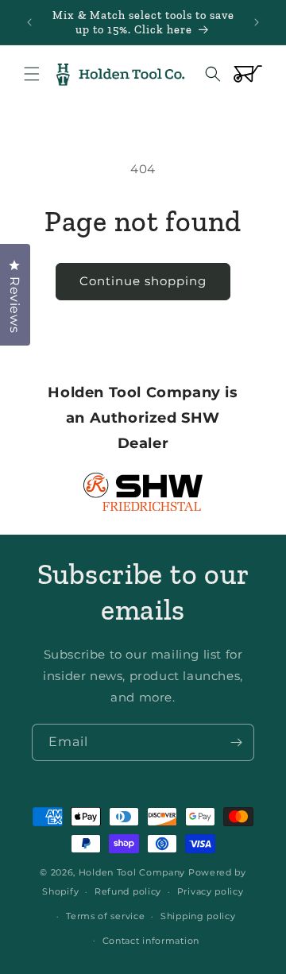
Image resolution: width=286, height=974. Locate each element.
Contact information (150, 940)
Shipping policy (198, 916)
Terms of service (105, 916)
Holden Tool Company (132, 872)
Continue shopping (143, 280)
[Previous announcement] (29, 22)
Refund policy (128, 891)
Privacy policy (210, 891)
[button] (31, 73)
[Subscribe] (235, 742)
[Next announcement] (256, 22)
